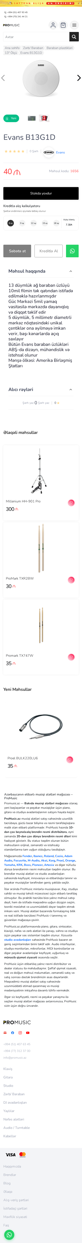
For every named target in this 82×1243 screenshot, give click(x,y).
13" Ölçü (11, 53)
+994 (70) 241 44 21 (17, 16)
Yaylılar (9, 1111)
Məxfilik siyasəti (15, 1217)
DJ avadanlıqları (15, 1102)
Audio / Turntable (16, 1127)
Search (74, 36)
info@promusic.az (14, 1057)
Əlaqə (7, 1191)
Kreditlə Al (49, 251)
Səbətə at (17, 251)
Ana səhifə (12, 48)
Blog (7, 1183)
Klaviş (7, 1069)
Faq (6, 1225)
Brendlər (9, 1175)
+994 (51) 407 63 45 (17, 12)
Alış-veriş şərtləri (16, 1200)
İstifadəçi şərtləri (15, 1208)
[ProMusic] (11, 25)
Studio (8, 1085)
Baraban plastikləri (60, 48)
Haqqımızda (12, 1166)
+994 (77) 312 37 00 (16, 1051)
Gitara (8, 1077)
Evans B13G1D (31, 53)
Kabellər (9, 1136)
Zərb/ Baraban (33, 48)
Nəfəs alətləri (13, 1119)
